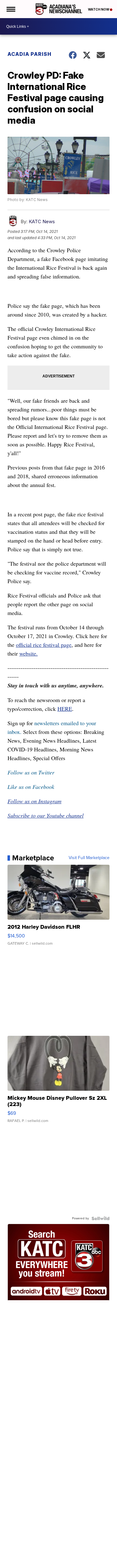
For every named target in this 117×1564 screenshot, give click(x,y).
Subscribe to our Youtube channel (45, 815)
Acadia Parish (29, 54)
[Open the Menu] (10, 9)
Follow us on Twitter (30, 772)
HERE (64, 708)
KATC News (42, 221)
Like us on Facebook (30, 786)
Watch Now (99, 9)
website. (28, 653)
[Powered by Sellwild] (100, 1218)
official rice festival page (43, 644)
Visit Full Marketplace (89, 858)
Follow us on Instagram (34, 801)
